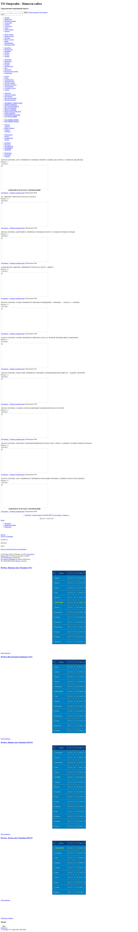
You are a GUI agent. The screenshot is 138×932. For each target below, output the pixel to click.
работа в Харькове (9, 559)
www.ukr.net (30, 554)
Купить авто (5, 556)
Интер (18, 561)
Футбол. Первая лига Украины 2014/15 (17, 742)
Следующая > (57, 515)
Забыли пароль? (34, 12)
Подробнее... (5, 193)
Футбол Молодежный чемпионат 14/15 (16, 657)
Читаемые (8, 523)
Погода (3, 535)
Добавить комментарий (17, 193)
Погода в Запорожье (19, 549)
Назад (3, 520)
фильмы (8, 557)
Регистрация (43, 12)
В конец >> (66, 515)
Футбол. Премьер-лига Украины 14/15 (16, 568)
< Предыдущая (36, 515)
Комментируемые (10, 525)
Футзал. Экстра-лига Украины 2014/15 (17, 838)
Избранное (8, 527)
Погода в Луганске (7, 549)
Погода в (7, 536)
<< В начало (27, 515)
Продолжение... (6, 653)
